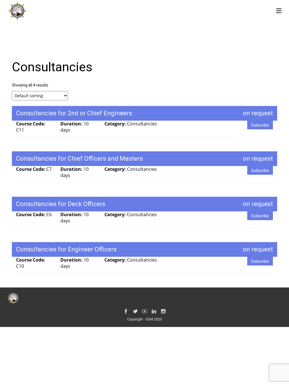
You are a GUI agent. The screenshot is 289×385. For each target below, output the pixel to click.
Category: (115, 124)
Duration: (72, 124)
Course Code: (30, 124)
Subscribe (260, 125)
